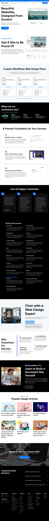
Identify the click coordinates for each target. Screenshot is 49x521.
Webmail (45, 497)
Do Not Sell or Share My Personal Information (31, 508)
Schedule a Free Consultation (34, 326)
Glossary (21, 500)
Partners (21, 508)
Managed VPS (14, 497)
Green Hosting (22, 506)
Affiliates (21, 497)
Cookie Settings (31, 506)
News (35, 0)
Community (21, 503)
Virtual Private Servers (15, 506)
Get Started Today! (24, 457)
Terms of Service (30, 500)
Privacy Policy (29, 497)
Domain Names (14, 509)
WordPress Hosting (14, 501)
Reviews (21, 511)
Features (13, 510)
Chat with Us (30, 322)
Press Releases (22, 509)
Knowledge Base (31, 0)
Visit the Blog (29, 387)
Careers (21, 502)
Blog (36, 500)
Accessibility (29, 502)
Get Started (5, 28)
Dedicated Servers (14, 507)
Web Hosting (14, 504)
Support (38, 0)
